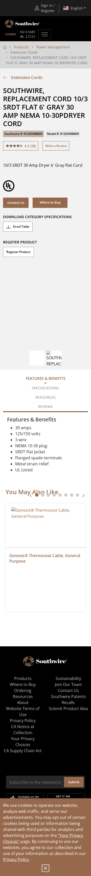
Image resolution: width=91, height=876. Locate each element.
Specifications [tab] (45, 388)
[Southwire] (22, 24)
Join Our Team (68, 684)
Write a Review (56, 146)
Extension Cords (24, 52)
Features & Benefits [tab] (45, 378)
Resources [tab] (45, 397)
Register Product (18, 252)
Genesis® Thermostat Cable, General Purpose (45, 558)
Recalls (68, 702)
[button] (50, 203)
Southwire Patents (68, 696)
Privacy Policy (16, 859)
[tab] (36, 495)
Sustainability (68, 678)
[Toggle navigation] (44, 34)
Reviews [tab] (45, 406)
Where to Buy (23, 684)
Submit (73, 782)
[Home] (5, 47)
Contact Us (15, 202)
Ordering (22, 690)
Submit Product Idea (68, 708)
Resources (23, 696)
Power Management (53, 47)
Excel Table (20, 226)
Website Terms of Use (22, 711)
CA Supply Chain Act (23, 750)
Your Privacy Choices (23, 741)
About (23, 702)
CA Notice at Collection (22, 729)
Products (21, 47)
